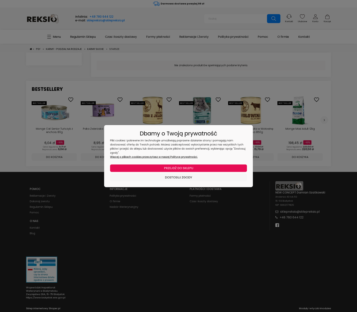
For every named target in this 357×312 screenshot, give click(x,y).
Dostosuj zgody (178, 177)
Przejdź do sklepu (178, 168)
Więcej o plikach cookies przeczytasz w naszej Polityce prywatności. (154, 157)
